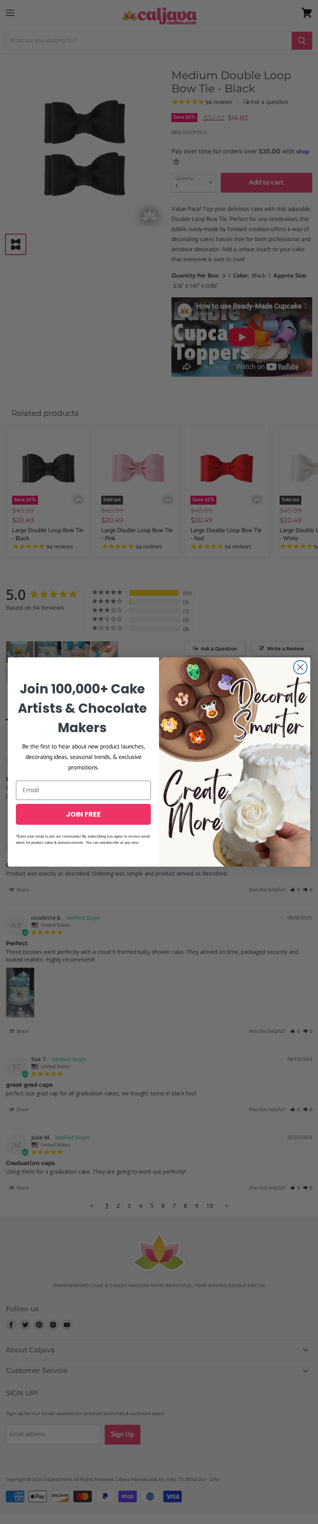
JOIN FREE (83, 814)
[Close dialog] (300, 667)
